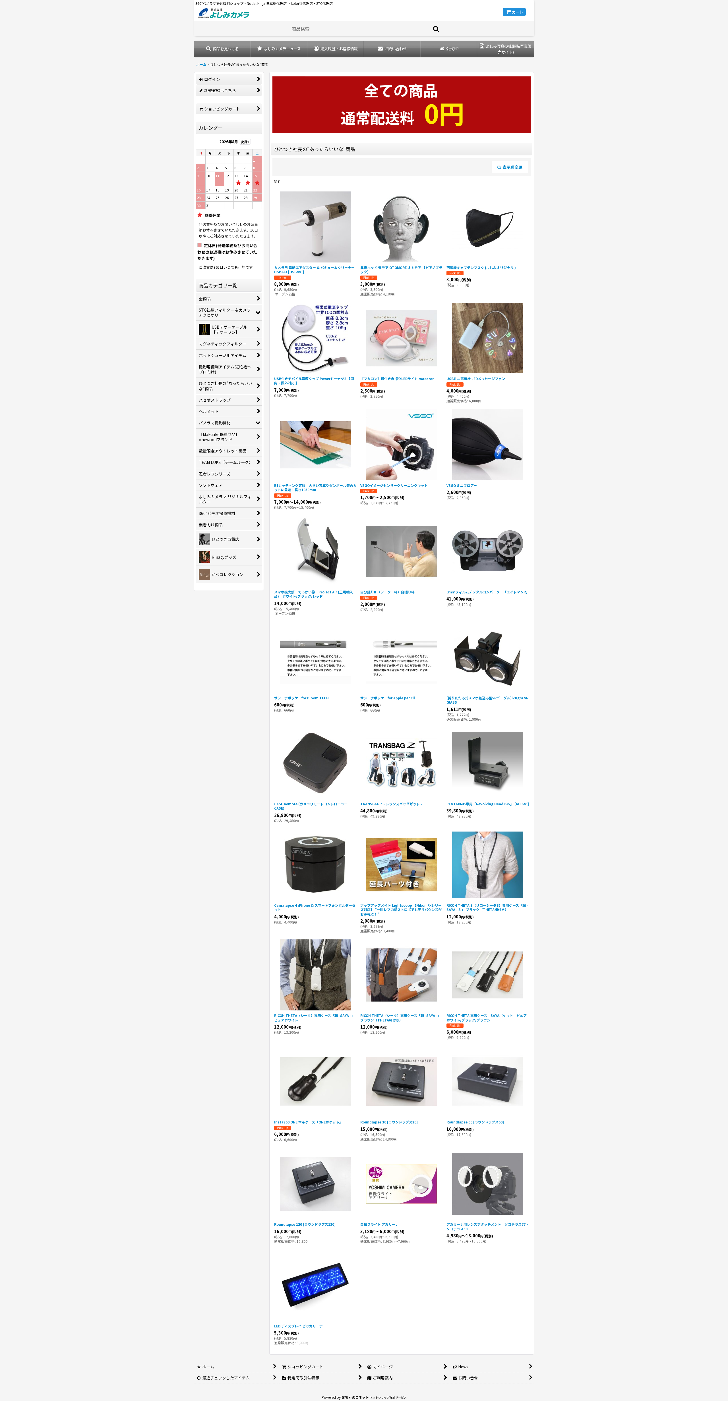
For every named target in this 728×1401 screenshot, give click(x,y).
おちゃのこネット (355, 1397)
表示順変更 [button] (512, 167)
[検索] (436, 28)
